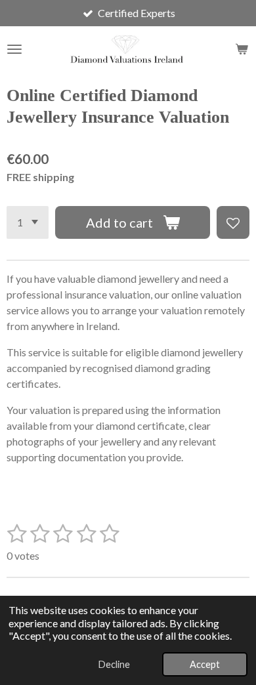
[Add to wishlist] (233, 222)
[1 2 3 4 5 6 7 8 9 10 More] (28, 222)
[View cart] (241, 49)
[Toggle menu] (14, 49)
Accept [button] (205, 664)
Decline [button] (114, 664)
